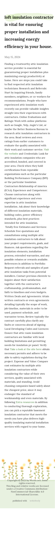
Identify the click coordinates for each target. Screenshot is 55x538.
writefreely (35, 501)
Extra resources (25, 402)
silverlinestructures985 (8, 4)
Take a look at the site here (26, 349)
